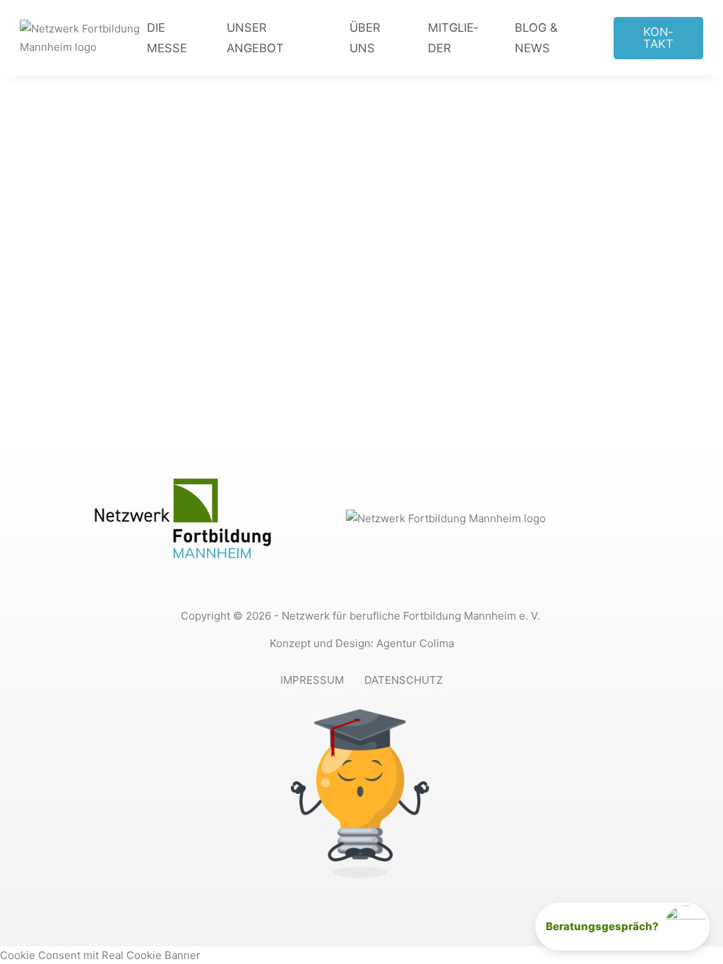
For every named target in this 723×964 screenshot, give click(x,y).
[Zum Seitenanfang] (685, 878)
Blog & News (536, 37)
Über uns (365, 37)
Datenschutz (403, 680)
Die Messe (167, 37)
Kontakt (658, 38)
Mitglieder (453, 37)
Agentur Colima (415, 643)
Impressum (312, 680)
